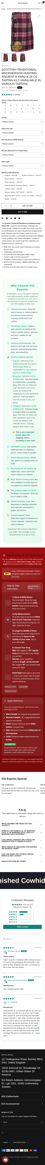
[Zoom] (39, 16)
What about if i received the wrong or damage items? (19, 848)
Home (3, 9)
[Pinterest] (11, 218)
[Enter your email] (41, 1122)
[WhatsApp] (15, 218)
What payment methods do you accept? (17, 824)
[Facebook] (3, 218)
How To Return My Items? (14, 861)
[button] (7, 95)
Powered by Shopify (32, 1157)
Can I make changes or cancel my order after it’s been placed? (18, 840)
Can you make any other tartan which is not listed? (17, 855)
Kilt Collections (10, 1096)
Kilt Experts (22, 3)
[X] (7, 218)
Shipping (12, 90)
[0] (42, 3)
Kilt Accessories (10, 1104)
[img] (8, 948)
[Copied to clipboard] (19, 218)
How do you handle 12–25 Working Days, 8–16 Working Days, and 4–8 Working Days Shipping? (18, 832)
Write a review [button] (22, 927)
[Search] (39, 3)
